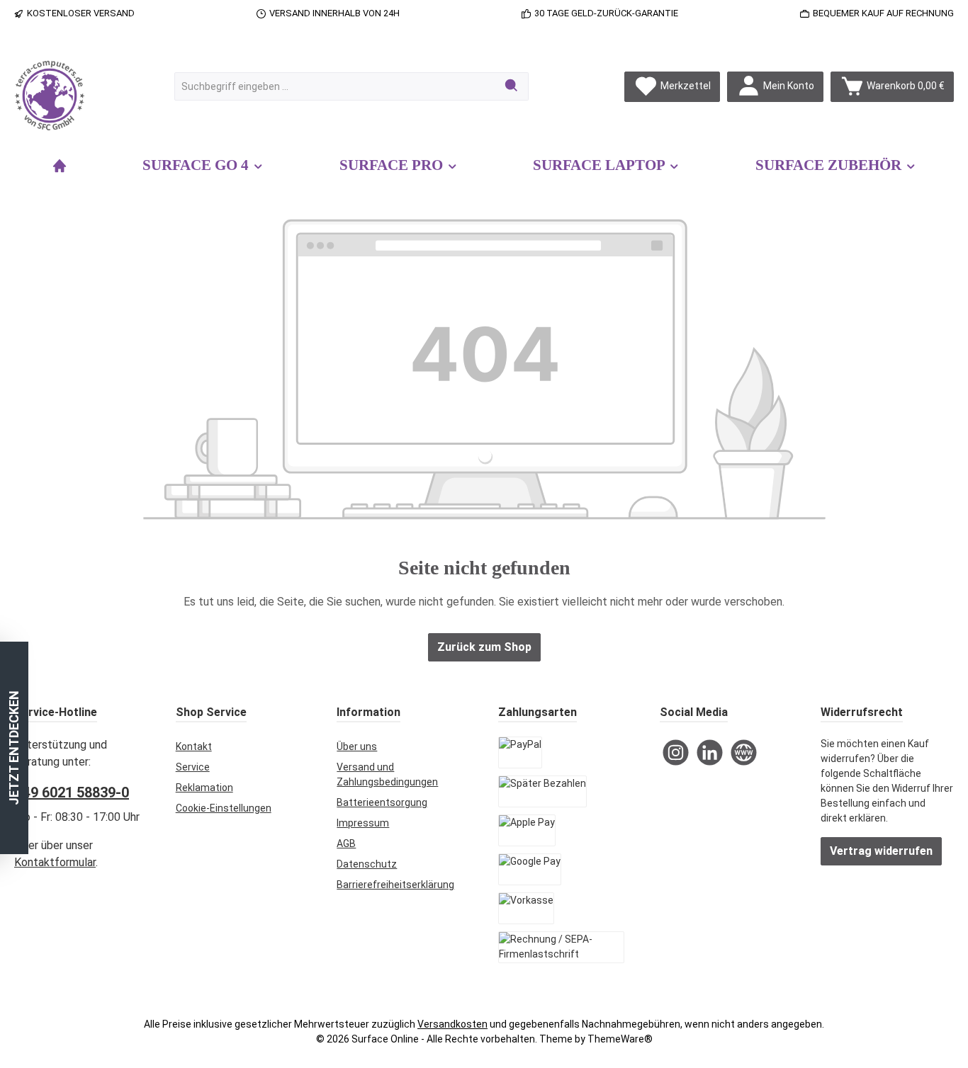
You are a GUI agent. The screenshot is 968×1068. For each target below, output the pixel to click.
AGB (346, 843)
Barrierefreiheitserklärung (395, 884)
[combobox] (335, 86)
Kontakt (194, 746)
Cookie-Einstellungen (223, 808)
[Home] (59, 165)
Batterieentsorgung (382, 802)
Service (193, 767)
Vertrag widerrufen (881, 851)
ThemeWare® (620, 1039)
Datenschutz (367, 864)
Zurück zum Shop (484, 647)
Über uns (357, 746)
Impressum (363, 823)
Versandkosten (452, 1024)
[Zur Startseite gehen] (49, 95)
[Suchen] (512, 86)
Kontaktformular (55, 862)
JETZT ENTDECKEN (13, 748)
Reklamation (204, 787)
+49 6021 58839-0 (71, 792)
